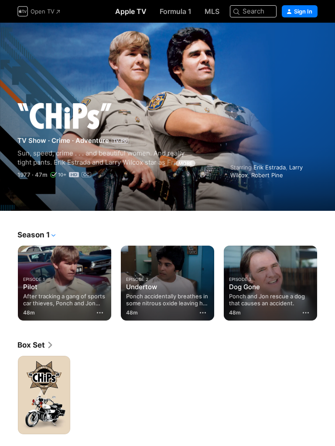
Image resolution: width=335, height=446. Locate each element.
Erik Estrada (269, 167)
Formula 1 (175, 11)
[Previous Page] (9, 281)
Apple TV (131, 11)
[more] (100, 313)
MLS (212, 11)
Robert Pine (267, 175)
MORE (185, 163)
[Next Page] (326, 281)
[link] (35, 345)
